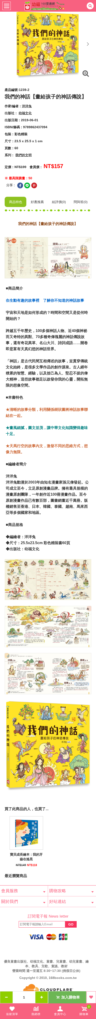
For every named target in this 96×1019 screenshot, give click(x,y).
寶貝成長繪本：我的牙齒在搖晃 (26, 857)
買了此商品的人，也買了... (26, 809)
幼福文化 (25, 113)
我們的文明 (23, 155)
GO (70, 924)
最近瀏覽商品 (16, 876)
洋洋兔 (27, 106)
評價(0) (59, 202)
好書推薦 (37, 202)
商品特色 (15, 202)
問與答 (81, 202)
